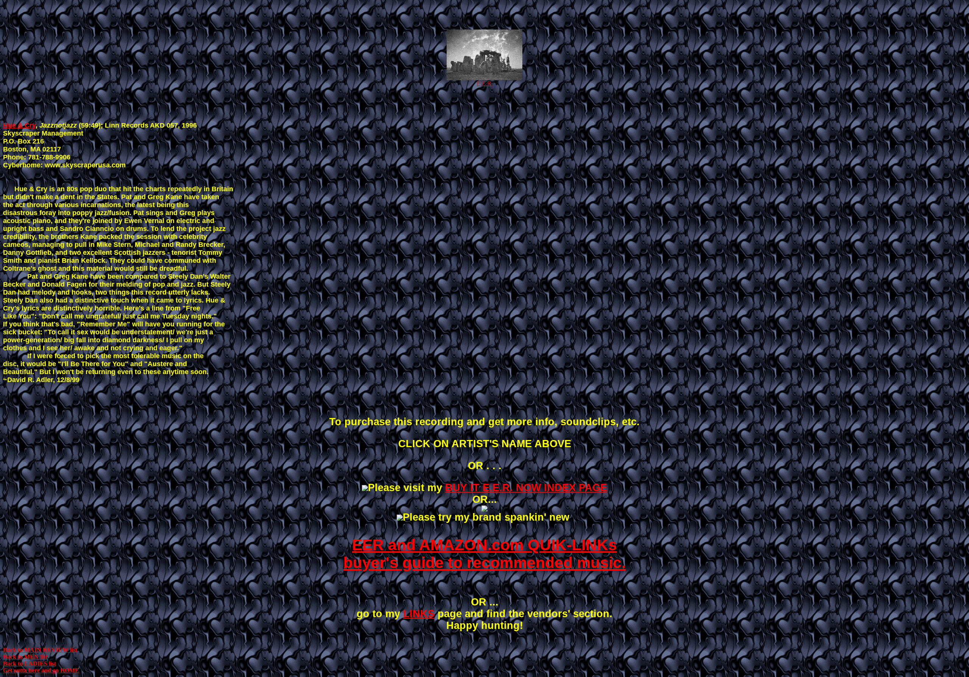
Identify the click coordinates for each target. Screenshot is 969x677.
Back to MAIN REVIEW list (40, 650)
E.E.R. (485, 83)
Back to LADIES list (29, 663)
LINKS (419, 613)
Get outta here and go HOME (41, 670)
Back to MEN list (25, 657)
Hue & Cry (19, 125)
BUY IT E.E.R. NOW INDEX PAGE (526, 487)
